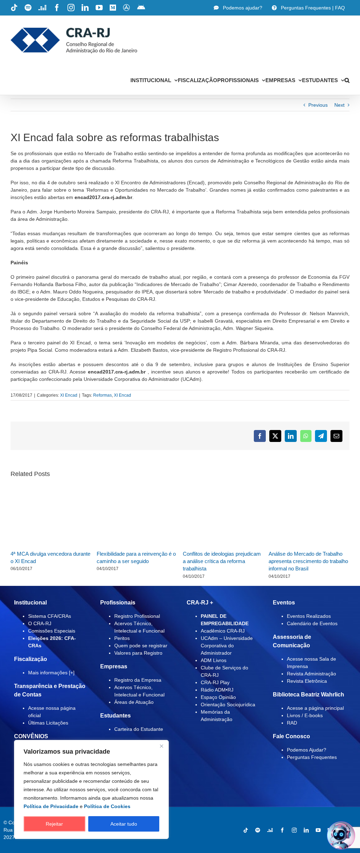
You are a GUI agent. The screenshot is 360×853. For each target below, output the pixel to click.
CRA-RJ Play (215, 682)
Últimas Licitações (48, 723)
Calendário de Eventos (312, 623)
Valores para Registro (138, 653)
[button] (347, 80)
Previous (318, 105)
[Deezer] (270, 830)
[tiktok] (245, 830)
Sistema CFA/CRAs (49, 616)
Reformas (102, 395)
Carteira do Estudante (138, 729)
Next (339, 105)
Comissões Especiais (51, 631)
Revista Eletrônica (307, 681)
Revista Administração (311, 673)
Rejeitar (54, 824)
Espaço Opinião (218, 697)
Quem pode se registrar (140, 645)
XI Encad (68, 395)
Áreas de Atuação (134, 702)
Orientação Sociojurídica (228, 704)
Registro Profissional (137, 616)
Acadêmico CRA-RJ (223, 631)
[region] (91, 789)
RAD (292, 723)
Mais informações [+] (51, 672)
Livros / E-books (305, 715)
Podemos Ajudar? (306, 750)
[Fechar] (161, 746)
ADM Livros (213, 660)
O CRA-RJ (39, 623)
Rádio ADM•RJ (217, 690)
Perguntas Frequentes (312, 757)
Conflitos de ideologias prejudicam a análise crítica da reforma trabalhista (222, 561)
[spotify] (257, 830)
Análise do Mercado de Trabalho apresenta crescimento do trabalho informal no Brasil (308, 561)
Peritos (122, 638)
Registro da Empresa (137, 680)
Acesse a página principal (315, 708)
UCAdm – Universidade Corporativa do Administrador (227, 645)
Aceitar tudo (123, 824)
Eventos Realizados (309, 616)
